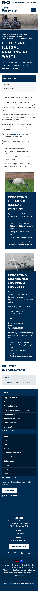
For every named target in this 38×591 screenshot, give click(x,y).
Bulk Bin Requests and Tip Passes (17, 383)
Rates (6, 465)
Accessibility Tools (4, 2)
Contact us (31, 2)
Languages (8, 2)
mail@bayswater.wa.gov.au (25, 237)
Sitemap (32, 583)
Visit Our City (9, 427)
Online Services (18, 2)
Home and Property (12, 419)
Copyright (6, 583)
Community (8, 402)
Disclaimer (13, 583)
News (6, 444)
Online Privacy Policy (23, 583)
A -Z (5, 440)
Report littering (11, 88)
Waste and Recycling (12, 453)
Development (9, 414)
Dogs (6, 469)
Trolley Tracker (18, 311)
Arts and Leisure (10, 406)
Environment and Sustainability (16, 410)
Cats (6, 474)
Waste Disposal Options (18, 134)
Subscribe (9, 491)
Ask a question (19, 546)
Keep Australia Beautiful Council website (20, 244)
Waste (6, 377)
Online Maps (9, 461)
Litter (7, 84)
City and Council (10, 398)
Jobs (6, 436)
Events (7, 449)
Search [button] (28, 10)
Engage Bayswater (11, 457)
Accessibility (11, 587)
